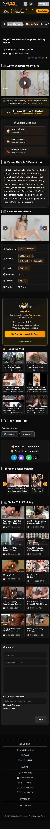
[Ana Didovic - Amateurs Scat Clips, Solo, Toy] (37, 512)
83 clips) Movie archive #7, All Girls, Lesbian (12, 630)
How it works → (25, 342)
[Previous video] (5, 484)
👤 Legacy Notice (25, 760)
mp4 (21, 281)
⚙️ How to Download (25, 750)
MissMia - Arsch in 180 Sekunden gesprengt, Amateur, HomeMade (11, 388)
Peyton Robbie (26, 249)
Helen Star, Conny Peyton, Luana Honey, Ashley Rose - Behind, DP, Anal (11, 603)
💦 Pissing (24, 256)
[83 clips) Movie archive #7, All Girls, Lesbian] (12, 620)
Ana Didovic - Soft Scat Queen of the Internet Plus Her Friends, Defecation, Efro (12, 522)
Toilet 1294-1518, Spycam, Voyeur (10, 549)
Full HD (23, 268)
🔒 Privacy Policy (25, 773)
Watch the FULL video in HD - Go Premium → (25, 104)
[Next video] (45, 484)
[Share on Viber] (21, 457)
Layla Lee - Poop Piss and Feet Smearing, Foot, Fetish (36, 388)
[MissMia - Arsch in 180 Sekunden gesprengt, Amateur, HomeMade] (13, 379)
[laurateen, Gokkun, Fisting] (37, 566)
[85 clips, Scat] (12, 566)
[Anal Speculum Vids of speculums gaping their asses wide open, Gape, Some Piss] (18, 480)
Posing (37, 261)
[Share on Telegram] (14, 457)
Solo (31, 49)
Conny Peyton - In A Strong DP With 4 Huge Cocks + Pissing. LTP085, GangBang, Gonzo (36, 603)
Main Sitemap (25, 805)
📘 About (25, 755)
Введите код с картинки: (13, 696)
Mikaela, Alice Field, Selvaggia (35, 630)
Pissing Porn (32, 24)
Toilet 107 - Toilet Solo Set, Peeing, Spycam (35, 549)
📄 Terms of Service (25, 778)
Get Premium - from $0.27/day (25, 334)
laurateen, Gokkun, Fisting (34, 576)
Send (41, 719)
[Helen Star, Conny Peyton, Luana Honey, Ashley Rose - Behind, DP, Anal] (12, 593)
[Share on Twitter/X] (36, 457)
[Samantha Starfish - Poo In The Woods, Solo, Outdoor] (13, 358)
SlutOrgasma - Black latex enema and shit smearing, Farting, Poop (36, 409)
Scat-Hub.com (15, 24)
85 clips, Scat (8, 575)
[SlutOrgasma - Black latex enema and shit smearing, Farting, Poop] (37, 401)
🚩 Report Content (25, 792)
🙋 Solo (23, 261)
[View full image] (25, 228)
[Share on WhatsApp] (29, 457)
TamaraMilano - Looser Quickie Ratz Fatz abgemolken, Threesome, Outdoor (12, 409)
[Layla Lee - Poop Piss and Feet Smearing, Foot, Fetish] (37, 379)
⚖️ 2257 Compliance (25, 787)
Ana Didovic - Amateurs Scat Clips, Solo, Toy (36, 522)
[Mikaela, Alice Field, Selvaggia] (37, 620)
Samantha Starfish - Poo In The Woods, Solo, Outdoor (12, 367)
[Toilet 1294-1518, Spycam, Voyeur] (12, 539)
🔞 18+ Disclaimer (25, 782)
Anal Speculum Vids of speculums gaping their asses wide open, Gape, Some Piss (17, 492)
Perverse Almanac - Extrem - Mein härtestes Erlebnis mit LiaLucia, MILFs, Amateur (36, 367)
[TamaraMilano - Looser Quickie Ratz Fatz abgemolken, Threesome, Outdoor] (13, 401)
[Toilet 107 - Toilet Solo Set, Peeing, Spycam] (37, 539)
